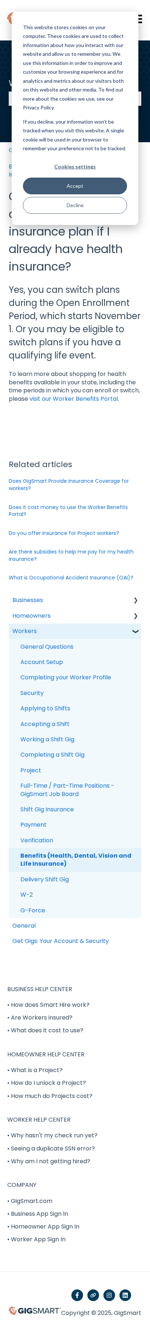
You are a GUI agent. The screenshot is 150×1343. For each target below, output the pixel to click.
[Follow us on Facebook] (77, 1295)
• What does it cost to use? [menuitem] (45, 1030)
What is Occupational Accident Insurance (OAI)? (71, 577)
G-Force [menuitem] (32, 910)
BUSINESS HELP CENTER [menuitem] (39, 989)
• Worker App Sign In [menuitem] (36, 1239)
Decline (75, 205)
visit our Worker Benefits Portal (73, 399)
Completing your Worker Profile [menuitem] (65, 677)
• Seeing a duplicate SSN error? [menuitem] (51, 1148)
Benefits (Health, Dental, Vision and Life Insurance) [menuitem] (75, 859)
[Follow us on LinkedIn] (125, 1295)
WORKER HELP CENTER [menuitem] (39, 1119)
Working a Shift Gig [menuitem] (47, 739)
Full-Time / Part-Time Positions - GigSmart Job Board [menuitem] (67, 789)
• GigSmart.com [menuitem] (29, 1201)
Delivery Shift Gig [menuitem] (44, 879)
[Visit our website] (93, 1295)
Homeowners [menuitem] (31, 616)
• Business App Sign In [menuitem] (37, 1214)
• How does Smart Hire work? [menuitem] (48, 1005)
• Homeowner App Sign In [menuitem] (43, 1226)
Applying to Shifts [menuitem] (45, 708)
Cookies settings (75, 166)
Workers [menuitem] (24, 631)
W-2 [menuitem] (26, 894)
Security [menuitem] (32, 693)
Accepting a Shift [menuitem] (45, 724)
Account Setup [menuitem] (41, 662)
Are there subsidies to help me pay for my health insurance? (71, 555)
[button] (135, 600)
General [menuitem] (24, 925)
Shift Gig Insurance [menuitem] (47, 809)
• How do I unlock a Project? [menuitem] (46, 1083)
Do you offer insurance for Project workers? (64, 533)
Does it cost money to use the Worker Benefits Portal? (68, 511)
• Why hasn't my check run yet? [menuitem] (52, 1135)
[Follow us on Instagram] (109, 1295)
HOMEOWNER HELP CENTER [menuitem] (45, 1054)
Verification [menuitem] (36, 840)
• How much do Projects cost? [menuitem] (49, 1096)
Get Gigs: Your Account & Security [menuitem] (60, 941)
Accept (75, 186)
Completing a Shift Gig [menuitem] (52, 754)
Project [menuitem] (30, 770)
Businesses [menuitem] (27, 600)
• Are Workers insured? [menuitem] (39, 1017)
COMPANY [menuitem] (21, 1185)
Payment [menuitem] (33, 824)
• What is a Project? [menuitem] (35, 1070)
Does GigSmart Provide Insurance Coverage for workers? (69, 484)
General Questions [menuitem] (47, 647)
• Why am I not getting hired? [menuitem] (48, 1161)
